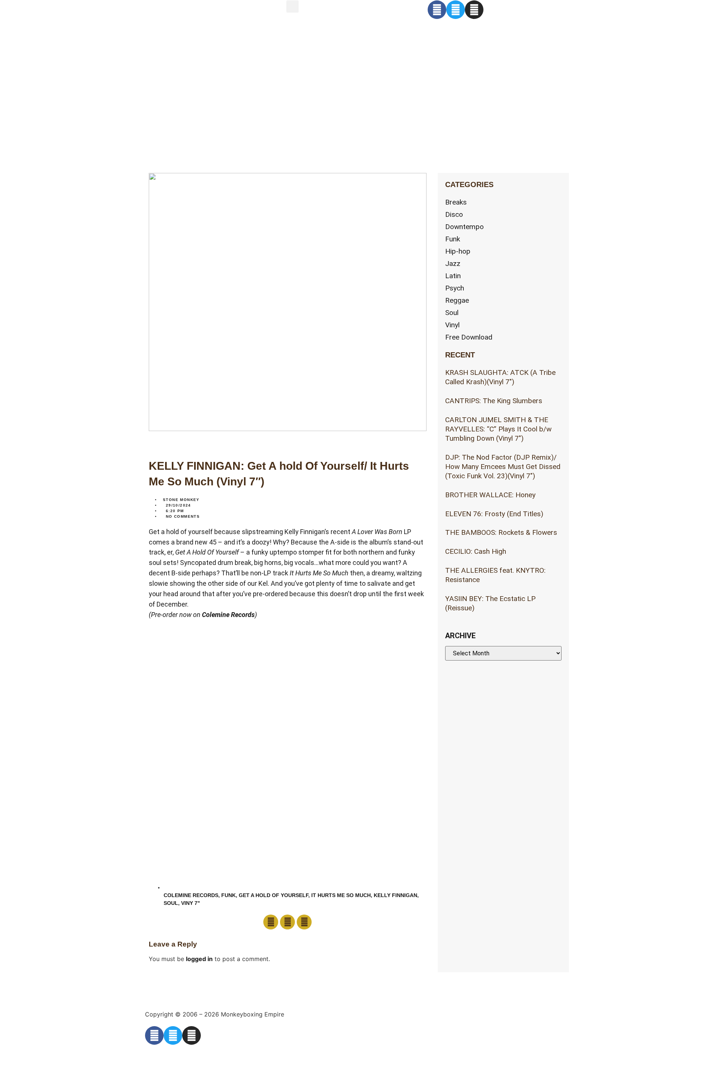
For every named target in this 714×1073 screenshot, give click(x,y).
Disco (454, 214)
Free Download (468, 337)
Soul (171, 903)
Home (182, 16)
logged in (199, 959)
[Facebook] (437, 9)
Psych (454, 288)
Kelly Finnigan (395, 895)
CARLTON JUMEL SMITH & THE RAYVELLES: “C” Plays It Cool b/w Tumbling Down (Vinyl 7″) (498, 429)
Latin (453, 276)
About (183, 47)
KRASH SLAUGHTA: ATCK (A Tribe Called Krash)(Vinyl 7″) (500, 377)
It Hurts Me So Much (341, 895)
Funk (228, 895)
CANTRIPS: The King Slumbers (493, 400)
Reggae (457, 300)
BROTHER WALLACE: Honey (490, 495)
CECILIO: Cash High (475, 551)
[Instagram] (474, 9)
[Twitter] (455, 9)
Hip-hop (457, 251)
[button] (292, 6)
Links (180, 141)
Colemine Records (228, 615)
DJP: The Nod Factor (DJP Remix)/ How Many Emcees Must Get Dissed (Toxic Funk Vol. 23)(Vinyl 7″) (502, 466)
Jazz (452, 263)
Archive (191, 109)
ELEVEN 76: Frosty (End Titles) (494, 514)
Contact (192, 78)
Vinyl (452, 325)
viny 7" (190, 903)
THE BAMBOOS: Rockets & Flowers (501, 532)
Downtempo (464, 226)
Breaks (456, 202)
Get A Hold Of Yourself (273, 895)
